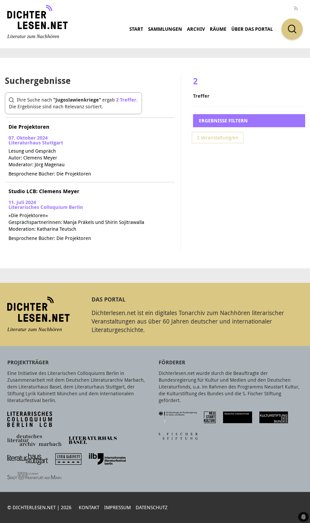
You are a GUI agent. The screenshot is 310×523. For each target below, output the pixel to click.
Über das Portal (252, 29)
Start (136, 29)
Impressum (117, 507)
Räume (218, 29)
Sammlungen (165, 29)
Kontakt (89, 507)
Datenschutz (152, 507)
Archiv (196, 29)
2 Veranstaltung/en (217, 137)
